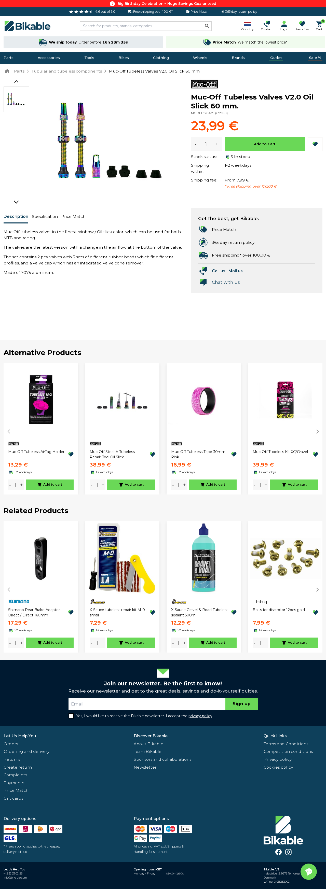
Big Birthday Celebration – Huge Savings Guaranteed (166, 3)
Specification (45, 216)
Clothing (161, 57)
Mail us (235, 271)
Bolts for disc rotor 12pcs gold (279, 610)
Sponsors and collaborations (162, 759)
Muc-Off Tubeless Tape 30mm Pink (198, 454)
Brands (238, 57)
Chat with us (226, 282)
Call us (218, 271)
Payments (14, 782)
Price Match (73, 216)
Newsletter (145, 767)
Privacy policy (278, 759)
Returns (12, 759)
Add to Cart (265, 144)
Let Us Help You (20, 735)
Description (16, 216)
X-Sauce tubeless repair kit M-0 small (117, 612)
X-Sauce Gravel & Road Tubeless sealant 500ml (199, 612)
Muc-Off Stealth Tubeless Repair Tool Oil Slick (112, 454)
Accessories (49, 57)
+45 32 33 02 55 (13, 873)
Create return (18, 767)
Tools (89, 57)
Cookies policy (278, 767)
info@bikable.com (15, 877)
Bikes (123, 57)
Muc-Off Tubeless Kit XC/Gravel (280, 451)
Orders (11, 743)
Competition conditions (288, 751)
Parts (8, 57)
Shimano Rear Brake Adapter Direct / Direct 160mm (34, 612)
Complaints (15, 774)
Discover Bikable (151, 735)
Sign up (242, 703)
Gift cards (13, 798)
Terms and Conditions (286, 743)
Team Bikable (147, 751)
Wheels (200, 57)
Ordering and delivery (26, 751)
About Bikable (148, 743)
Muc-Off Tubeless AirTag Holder (36, 451)
